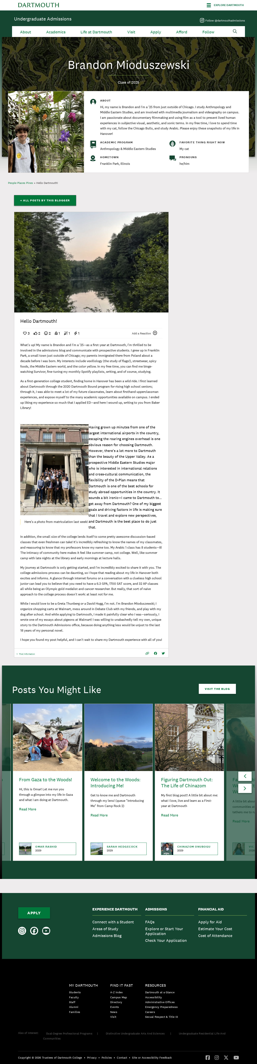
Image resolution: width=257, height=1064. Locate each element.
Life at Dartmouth (96, 32)
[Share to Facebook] (155, 653)
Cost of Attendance (215, 935)
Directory (116, 1002)
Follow (208, 32)
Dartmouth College (38, 5)
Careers (150, 1012)
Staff (72, 1002)
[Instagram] (217, 1057)
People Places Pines (20, 183)
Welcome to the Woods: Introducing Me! (116, 782)
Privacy (92, 1057)
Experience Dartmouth (115, 909)
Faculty (74, 997)
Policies (107, 1057)
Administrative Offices (160, 1002)
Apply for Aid (210, 922)
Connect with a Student (113, 922)
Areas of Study (105, 928)
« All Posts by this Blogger (45, 200)
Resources (155, 985)
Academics (55, 32)
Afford (181, 32)
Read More (27, 809)
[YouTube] (236, 1057)
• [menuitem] (84, 1057)
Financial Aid (211, 909)
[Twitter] (226, 1057)
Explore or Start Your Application (164, 931)
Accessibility (153, 997)
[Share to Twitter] (163, 653)
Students (75, 992)
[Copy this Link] (147, 653)
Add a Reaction (141, 333)
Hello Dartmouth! (47, 183)
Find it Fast (121, 985)
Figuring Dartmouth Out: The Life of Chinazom (187, 782)
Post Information (27, 655)
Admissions (156, 909)
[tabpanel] (91, 262)
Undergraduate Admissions (42, 19)
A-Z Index (116, 992)
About (25, 32)
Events (114, 1007)
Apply (155, 32)
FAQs (149, 922)
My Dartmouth (83, 985)
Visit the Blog (217, 689)
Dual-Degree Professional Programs (69, 1033)
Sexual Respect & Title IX (161, 1017)
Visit (131, 32)
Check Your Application (166, 940)
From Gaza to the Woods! (45, 779)
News (113, 1012)
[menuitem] (116, 926)
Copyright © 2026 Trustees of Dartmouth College (50, 1057)
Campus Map (118, 997)
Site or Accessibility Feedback (152, 1057)
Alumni (74, 1007)
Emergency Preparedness (161, 1007)
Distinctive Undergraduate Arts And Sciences (135, 1033)
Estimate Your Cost (215, 928)
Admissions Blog (106, 935)
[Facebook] (208, 1057)
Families (74, 1012)
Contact (122, 1057)
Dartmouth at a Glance (159, 992)
